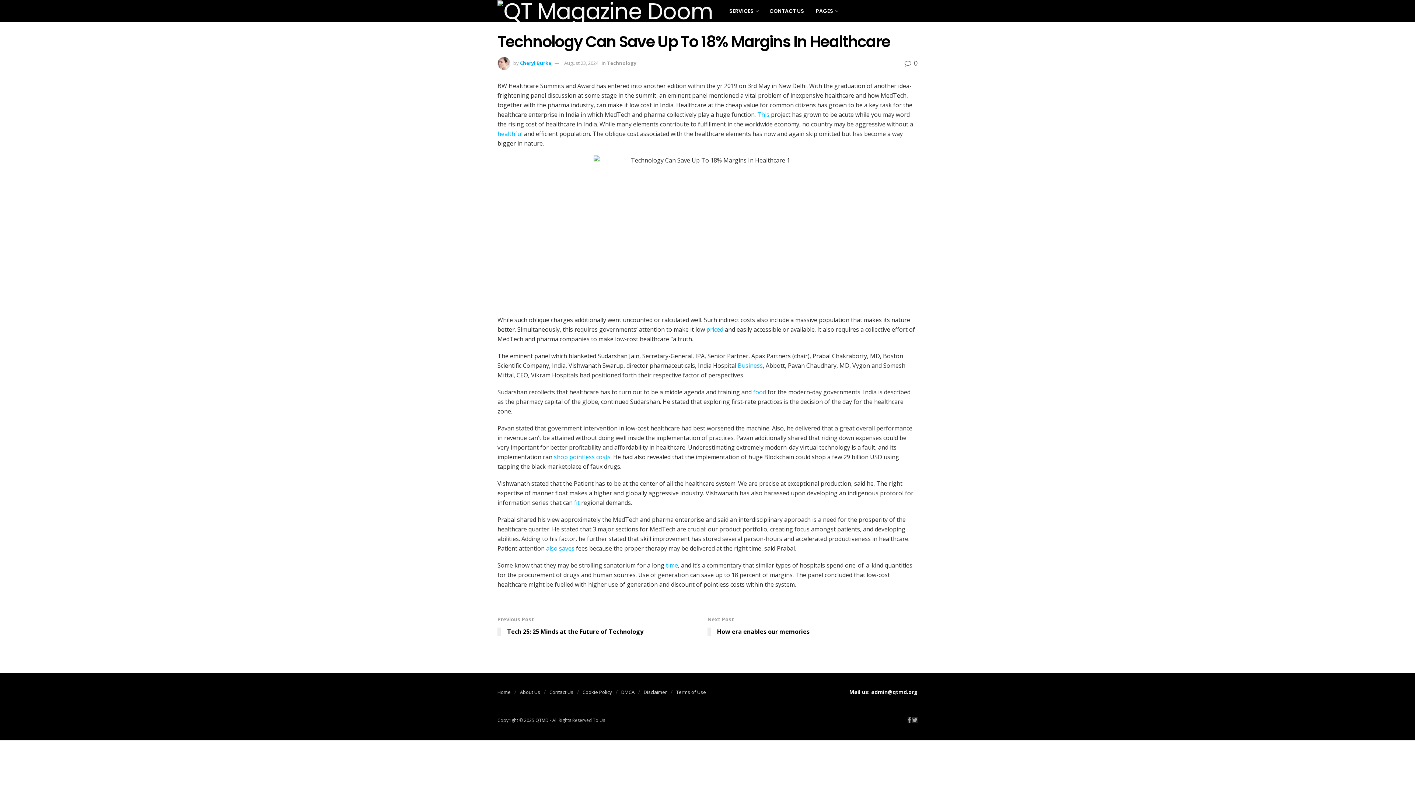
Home (504, 692)
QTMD (542, 720)
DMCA (628, 692)
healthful (510, 134)
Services (741, 11)
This (763, 115)
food (759, 392)
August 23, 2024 (581, 63)
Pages (824, 11)
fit (577, 503)
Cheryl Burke (535, 63)
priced (714, 329)
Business (750, 366)
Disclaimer (655, 692)
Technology (621, 63)
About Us (530, 692)
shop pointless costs (582, 457)
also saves (560, 548)
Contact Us (786, 11)
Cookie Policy (597, 692)
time (672, 565)
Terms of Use (691, 692)
